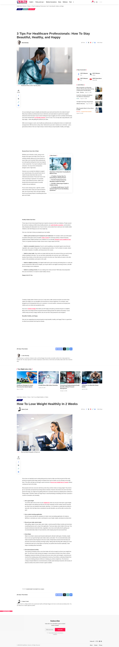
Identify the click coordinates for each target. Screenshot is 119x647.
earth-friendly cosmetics (57, 225)
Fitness (20, 9)
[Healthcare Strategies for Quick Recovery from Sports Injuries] (27, 377)
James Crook (25, 409)
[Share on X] (88, 42)
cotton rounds (45, 237)
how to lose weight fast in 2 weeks (59, 482)
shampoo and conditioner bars (63, 239)
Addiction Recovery (81, 103)
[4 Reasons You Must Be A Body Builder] (92, 377)
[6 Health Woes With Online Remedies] (48, 377)
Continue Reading (6, 611)
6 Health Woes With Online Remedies (48, 385)
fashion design (32, 308)
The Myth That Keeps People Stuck (85, 101)
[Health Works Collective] (22, 2)
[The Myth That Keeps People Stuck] (98, 103)
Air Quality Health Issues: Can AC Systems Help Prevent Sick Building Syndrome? (59, 189)
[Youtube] (95, 79)
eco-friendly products (39, 117)
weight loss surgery (39, 589)
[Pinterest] (82, 79)
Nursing (82, 92)
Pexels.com (37, 452)
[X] (95, 74)
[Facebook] (82, 74)
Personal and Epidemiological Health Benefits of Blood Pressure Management (69, 387)
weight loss (47, 502)
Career (78, 92)
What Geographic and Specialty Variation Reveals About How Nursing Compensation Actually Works (85, 89)
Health (25, 9)
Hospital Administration (86, 111)
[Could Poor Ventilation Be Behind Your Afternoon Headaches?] (98, 97)
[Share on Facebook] (86, 42)
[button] (73, 2)
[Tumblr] (101, 641)
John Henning (25, 42)
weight (27, 589)
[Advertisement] (59, 20)
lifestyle (31, 9)
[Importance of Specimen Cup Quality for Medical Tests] (60, 164)
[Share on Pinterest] (91, 42)
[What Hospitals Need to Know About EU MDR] (98, 110)
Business (78, 111)
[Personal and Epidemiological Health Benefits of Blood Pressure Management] (70, 377)
